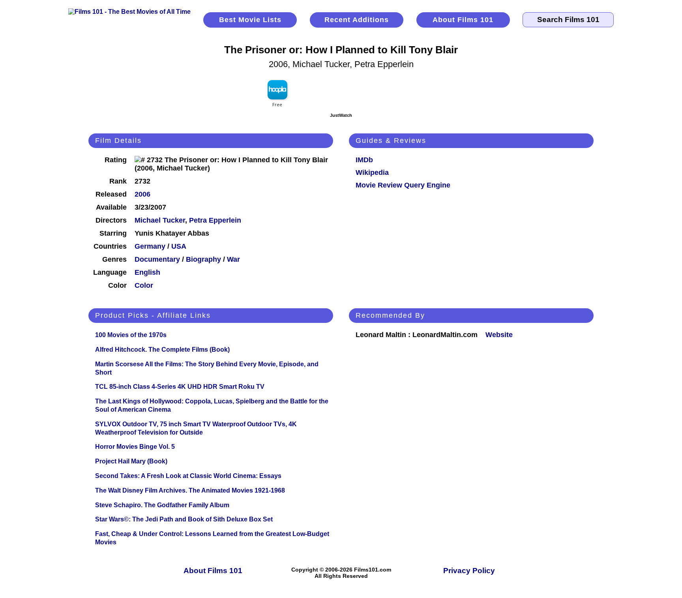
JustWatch (341, 115)
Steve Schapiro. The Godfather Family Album (162, 505)
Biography (203, 259)
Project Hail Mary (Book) (131, 461)
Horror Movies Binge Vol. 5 (135, 446)
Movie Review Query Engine (403, 185)
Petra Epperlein (215, 220)
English (147, 272)
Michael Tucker (160, 220)
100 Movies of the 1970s (131, 335)
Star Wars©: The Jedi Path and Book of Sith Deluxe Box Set (184, 519)
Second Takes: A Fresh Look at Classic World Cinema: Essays (188, 475)
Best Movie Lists (250, 20)
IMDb (364, 160)
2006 (142, 194)
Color (144, 285)
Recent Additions (356, 20)
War (233, 259)
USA (178, 246)
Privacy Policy (469, 570)
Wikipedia (372, 172)
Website (499, 335)
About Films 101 (463, 20)
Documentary (157, 259)
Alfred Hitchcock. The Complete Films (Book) (162, 349)
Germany (150, 246)
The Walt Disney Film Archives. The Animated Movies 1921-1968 (190, 490)
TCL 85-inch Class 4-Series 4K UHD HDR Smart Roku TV (179, 386)
